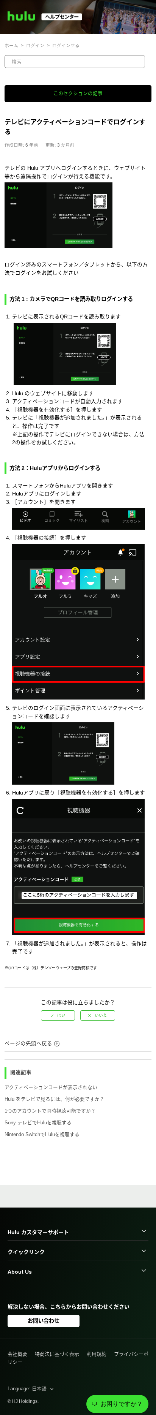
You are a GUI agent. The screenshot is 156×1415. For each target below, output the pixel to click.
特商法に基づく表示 (57, 1354)
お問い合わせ (43, 1321)
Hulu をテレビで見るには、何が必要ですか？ (55, 1099)
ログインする (66, 45)
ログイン (35, 45)
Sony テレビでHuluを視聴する (38, 1122)
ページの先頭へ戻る (28, 1043)
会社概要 (17, 1354)
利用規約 (96, 1354)
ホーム (11, 45)
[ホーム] (48, 19)
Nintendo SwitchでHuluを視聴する (42, 1134)
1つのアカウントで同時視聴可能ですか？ (50, 1111)
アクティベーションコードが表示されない (51, 1087)
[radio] (58, 1015)
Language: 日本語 (28, 1388)
